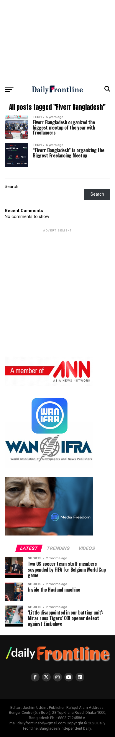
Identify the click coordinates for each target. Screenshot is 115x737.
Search (11, 186)
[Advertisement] (57, 41)
